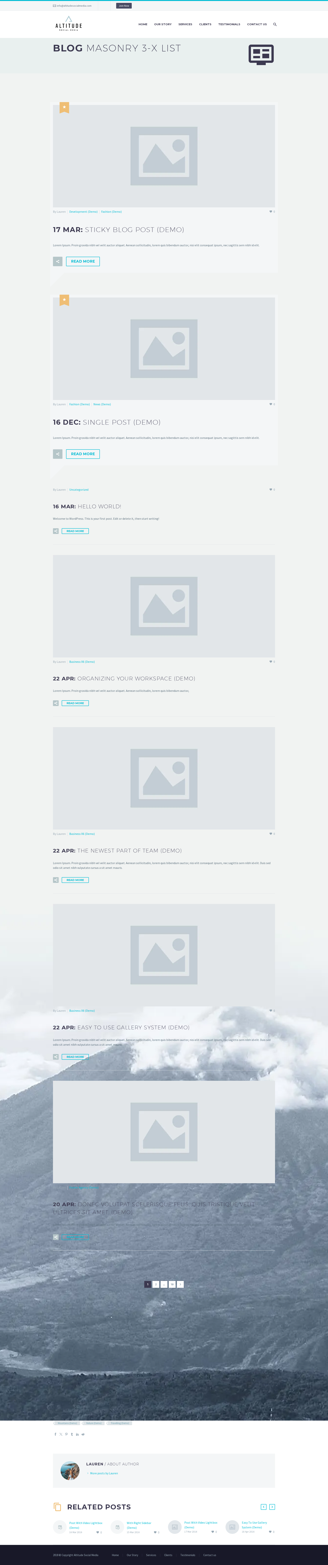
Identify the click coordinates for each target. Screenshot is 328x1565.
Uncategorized (78, 489)
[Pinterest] (66, 1434)
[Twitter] (60, 1434)
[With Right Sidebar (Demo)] (118, 1527)
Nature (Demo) (94, 1423)
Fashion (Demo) (111, 211)
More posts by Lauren (104, 1473)
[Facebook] (55, 1434)
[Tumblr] (71, 1434)
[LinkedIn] (77, 1434)
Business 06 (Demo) (82, 662)
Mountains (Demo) (67, 1423)
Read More (83, 261)
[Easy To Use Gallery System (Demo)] (234, 1527)
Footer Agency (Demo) (84, 1187)
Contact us (257, 24)
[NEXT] (180, 1284)
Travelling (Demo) (120, 1423)
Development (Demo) (83, 211)
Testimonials (229, 24)
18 (172, 1284)
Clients (205, 24)
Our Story (163, 24)
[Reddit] (82, 1434)
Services (185, 24)
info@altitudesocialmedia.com (74, 5)
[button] (57, 261)
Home (143, 24)
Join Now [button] (124, 5)
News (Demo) (102, 404)
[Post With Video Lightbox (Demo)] (61, 1527)
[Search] (274, 24)
